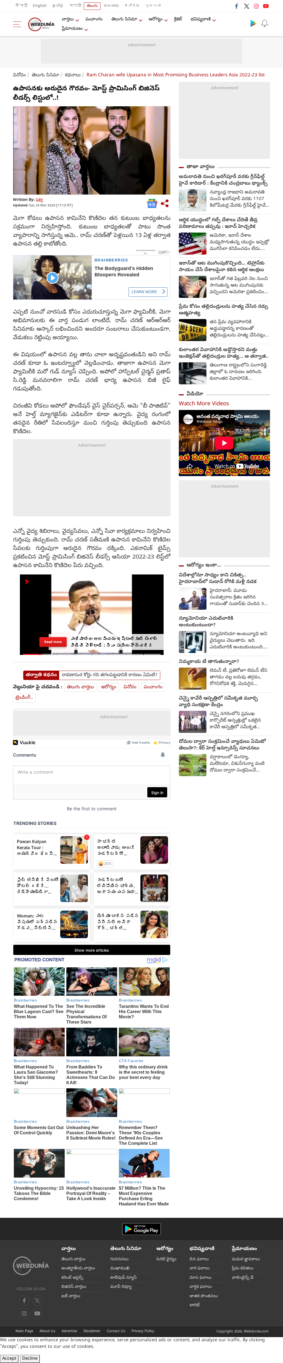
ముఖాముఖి (120, 1268)
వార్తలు (68, 20)
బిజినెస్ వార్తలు (73, 1287)
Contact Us (116, 1331)
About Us (47, 1331)
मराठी (75, 6)
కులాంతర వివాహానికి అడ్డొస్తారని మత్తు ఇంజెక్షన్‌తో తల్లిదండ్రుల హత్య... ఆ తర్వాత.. (224, 353)
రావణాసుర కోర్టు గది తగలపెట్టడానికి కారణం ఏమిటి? (109, 675)
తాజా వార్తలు (201, 167)
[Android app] (141, 1229)
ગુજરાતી (153, 6)
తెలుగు (92, 6)
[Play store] (253, 23)
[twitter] (246, 6)
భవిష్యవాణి (201, 20)
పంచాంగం (94, 20)
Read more (53, 641)
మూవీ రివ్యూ (121, 1287)
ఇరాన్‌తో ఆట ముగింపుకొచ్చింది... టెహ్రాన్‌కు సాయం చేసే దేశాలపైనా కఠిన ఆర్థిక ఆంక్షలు (221, 267)
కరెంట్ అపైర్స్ (72, 1278)
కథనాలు (73, 75)
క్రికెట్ (178, 20)
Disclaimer (91, 1331)
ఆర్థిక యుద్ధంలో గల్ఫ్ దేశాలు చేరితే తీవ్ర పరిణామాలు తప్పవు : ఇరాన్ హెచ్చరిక (218, 223)
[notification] (264, 23)
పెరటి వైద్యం (166, 1259)
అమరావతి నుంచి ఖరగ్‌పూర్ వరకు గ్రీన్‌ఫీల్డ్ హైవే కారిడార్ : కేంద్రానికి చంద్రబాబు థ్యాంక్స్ (223, 180)
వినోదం (19, 75)
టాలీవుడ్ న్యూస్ (123, 1278)
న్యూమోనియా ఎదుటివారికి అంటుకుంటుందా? (206, 622)
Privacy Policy (143, 1331)
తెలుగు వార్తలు (80, 687)
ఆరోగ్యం (156, 20)
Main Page (24, 1331)
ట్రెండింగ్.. (24, 698)
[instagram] (256, 6)
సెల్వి (39, 200)
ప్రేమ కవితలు (242, 1268)
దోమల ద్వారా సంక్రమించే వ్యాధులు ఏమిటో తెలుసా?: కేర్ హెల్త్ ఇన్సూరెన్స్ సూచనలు (222, 745)
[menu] (18, 24)
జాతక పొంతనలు (204, 1296)
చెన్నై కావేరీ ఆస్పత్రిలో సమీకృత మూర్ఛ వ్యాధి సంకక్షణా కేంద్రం (218, 702)
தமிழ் (58, 6)
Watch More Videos (204, 404)
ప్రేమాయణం (72, 29)
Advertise (69, 1331)
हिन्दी (21, 6)
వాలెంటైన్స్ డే (242, 1278)
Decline (30, 1359)
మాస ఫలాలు (200, 1278)
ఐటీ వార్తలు (70, 1296)
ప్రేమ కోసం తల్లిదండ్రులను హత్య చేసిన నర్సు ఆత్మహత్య (223, 310)
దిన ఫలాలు (199, 1259)
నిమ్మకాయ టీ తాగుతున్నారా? (209, 662)
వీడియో (195, 394)
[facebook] (237, 6)
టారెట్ (195, 1305)
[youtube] (266, 6)
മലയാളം (111, 6)
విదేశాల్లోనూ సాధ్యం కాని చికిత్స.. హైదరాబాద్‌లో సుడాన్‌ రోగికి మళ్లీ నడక (217, 578)
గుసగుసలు (119, 1259)
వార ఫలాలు (199, 1268)
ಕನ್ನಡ (132, 6)
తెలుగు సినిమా (124, 20)
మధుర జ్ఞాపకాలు (246, 1259)
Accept (9, 1359)
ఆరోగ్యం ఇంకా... (204, 565)
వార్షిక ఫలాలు (201, 1287)
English (40, 6)
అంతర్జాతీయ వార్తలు (78, 1268)
